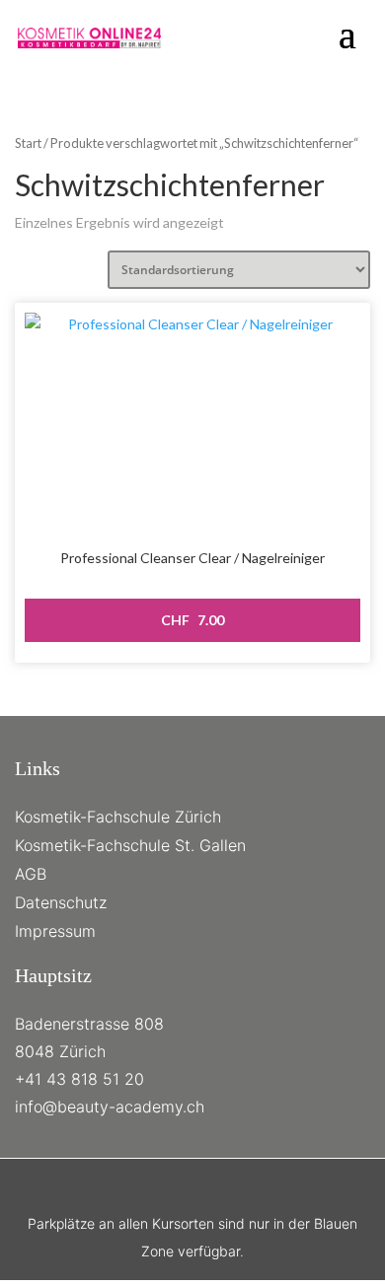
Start (28, 143)
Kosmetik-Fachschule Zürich (118, 816)
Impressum (55, 931)
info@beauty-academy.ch (109, 1106)
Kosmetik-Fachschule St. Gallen (130, 845)
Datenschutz (61, 902)
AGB (30, 874)
